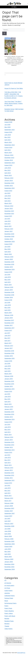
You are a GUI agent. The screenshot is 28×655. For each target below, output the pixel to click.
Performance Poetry (10, 603)
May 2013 (7, 460)
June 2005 (7, 549)
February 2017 (8, 345)
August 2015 (8, 391)
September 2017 (9, 328)
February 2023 (8, 178)
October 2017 (8, 325)
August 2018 (8, 300)
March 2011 (7, 500)
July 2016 (7, 363)
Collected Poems (9, 595)
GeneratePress (21, 652)
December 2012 (9, 473)
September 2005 (9, 544)
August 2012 (8, 483)
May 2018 (7, 307)
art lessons (7, 583)
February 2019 (8, 287)
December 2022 (9, 183)
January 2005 (8, 561)
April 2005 (7, 554)
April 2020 (7, 251)
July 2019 (7, 274)
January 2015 (8, 409)
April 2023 (7, 173)
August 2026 (8, 122)
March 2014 (8, 434)
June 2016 (7, 366)
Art (5, 580)
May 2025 (7, 137)
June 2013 (7, 457)
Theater (6, 626)
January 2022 (8, 208)
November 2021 (9, 213)
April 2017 (7, 340)
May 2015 (7, 399)
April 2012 (7, 493)
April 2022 (7, 201)
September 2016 (9, 358)
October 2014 (8, 417)
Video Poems (8, 628)
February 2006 (8, 539)
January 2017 (8, 348)
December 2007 (9, 508)
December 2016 (9, 351)
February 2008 (8, 503)
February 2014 (8, 437)
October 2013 (8, 447)
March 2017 (7, 343)
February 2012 (8, 498)
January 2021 (8, 231)
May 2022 (7, 198)
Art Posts (7, 588)
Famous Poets (8, 598)
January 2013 (8, 470)
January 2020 (8, 259)
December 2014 (9, 412)
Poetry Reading (9, 611)
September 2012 (9, 480)
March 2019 (8, 284)
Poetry (6, 606)
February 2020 (8, 257)
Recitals (6, 618)
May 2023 (7, 170)
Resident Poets (9, 621)
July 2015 (7, 394)
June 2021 (7, 221)
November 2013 (9, 445)
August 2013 (8, 452)
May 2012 (7, 490)
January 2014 (8, 439)
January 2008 (8, 506)
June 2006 (7, 531)
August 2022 (8, 190)
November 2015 (9, 384)
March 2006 (8, 536)
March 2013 (8, 465)
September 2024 (9, 145)
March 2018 (7, 312)
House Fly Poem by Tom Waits (13, 88)
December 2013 (9, 442)
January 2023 (8, 180)
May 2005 (7, 551)
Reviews (6, 623)
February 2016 (8, 376)
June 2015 (7, 396)
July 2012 (7, 485)
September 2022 (9, 188)
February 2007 (8, 523)
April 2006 (7, 534)
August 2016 (8, 361)
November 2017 (9, 323)
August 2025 (8, 132)
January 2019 (8, 290)
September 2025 (9, 129)
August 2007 (8, 516)
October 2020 (8, 239)
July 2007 (7, 518)
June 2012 (7, 488)
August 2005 (8, 546)
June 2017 (7, 335)
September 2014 (9, 419)
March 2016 (8, 373)
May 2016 (7, 368)
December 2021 (9, 211)
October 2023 (8, 160)
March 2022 (8, 203)
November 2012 (9, 475)
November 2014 (9, 414)
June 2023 (7, 168)
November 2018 (9, 295)
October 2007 (8, 511)
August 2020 (8, 244)
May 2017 (7, 338)
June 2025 (7, 135)
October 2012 (8, 478)
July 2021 (7, 218)
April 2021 (7, 223)
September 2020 (9, 241)
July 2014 (7, 424)
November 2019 (9, 264)
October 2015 (8, 386)
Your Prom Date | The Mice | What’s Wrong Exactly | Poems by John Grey (13, 103)
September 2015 (9, 389)
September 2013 (9, 450)
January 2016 (8, 378)
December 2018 (9, 292)
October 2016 (8, 356)
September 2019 (9, 269)
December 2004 (9, 564)
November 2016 (9, 353)
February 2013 (8, 467)
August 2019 (8, 272)
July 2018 (7, 302)
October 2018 (8, 297)
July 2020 (7, 246)
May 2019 (7, 279)
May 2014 (7, 429)
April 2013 (7, 462)
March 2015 (7, 404)
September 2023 (9, 162)
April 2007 (7, 521)
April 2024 (7, 150)
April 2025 (7, 140)
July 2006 (7, 528)
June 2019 (7, 277)
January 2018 (8, 317)
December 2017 (9, 320)
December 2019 (9, 262)
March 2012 (7, 495)
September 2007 (9, 513)
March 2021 (7, 226)
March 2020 (8, 254)
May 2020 (7, 249)
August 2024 (8, 147)
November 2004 (9, 567)
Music (6, 600)
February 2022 (8, 206)
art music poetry (9, 585)
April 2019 (7, 282)
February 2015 (8, 406)
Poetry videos (8, 613)
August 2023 (8, 165)
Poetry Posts (8, 608)
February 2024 (8, 155)
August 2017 (8, 330)
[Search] (4, 33)
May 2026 (7, 127)
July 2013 (7, 455)
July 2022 (7, 193)
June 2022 (7, 196)
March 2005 (8, 556)
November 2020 (9, 236)
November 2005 (9, 541)
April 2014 (7, 432)
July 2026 (7, 124)
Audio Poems (8, 590)
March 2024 (8, 152)
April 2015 (7, 401)
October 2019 (8, 267)
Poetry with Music (9, 616)
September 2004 (9, 569)
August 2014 (8, 422)
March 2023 (8, 175)
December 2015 (9, 381)
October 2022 (8, 185)
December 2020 (9, 234)
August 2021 (8, 216)
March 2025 (8, 142)
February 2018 (8, 315)
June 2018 (7, 305)
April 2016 (7, 371)
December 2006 (9, 526)
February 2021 (8, 229)
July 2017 (7, 333)
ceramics (7, 593)
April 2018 (7, 310)
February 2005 (8, 559)
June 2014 (7, 427)
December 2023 (9, 157)
